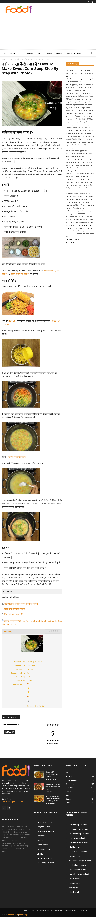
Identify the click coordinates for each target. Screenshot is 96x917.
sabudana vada (14, 848)
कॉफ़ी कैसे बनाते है (77, 205)
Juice (68, 53)
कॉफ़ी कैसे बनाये (78, 194)
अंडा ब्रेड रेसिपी (85, 217)
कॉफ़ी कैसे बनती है (74, 211)
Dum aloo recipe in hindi (79, 874)
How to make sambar (78, 851)
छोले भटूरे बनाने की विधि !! (15, 609)
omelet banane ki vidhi (82, 188)
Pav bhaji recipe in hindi (79, 833)
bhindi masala (7, 843)
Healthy (40, 53)
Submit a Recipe (56, 910)
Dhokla (40, 854)
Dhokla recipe (75, 847)
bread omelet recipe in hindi (81, 159)
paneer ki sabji (70, 248)
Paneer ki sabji (75, 856)
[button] (91, 53)
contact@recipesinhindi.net (12, 801)
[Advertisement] (48, 31)
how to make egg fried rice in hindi (81, 228)
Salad (49, 53)
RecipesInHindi (12, 915)
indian (12, 53)
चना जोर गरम (69, 173)
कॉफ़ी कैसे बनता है (83, 222)
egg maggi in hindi (71, 214)
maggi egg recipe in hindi (81, 173)
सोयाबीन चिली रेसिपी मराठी (77, 231)
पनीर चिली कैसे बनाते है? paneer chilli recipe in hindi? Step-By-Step (53, 799)
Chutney (59, 53)
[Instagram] (92, 1)
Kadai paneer (74, 887)
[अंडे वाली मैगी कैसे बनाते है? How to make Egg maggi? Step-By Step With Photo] (39, 774)
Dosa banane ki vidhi (45, 822)
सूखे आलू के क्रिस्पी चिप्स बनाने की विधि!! (21, 604)
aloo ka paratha (19, 843)
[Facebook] (88, 1)
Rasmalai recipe (43, 849)
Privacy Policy (83, 910)
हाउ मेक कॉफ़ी (81, 214)
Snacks (30, 53)
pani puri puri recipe (73, 239)
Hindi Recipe (70, 242)
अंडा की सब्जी (75, 168)
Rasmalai (41, 835)
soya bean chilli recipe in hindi (76, 162)
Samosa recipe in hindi (78, 829)
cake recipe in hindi (9, 837)
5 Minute (11, 59)
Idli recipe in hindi (44, 858)
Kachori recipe (43, 840)
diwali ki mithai (12, 829)
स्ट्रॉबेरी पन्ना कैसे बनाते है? (17, 457)
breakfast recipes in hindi (16, 840)
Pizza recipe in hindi (45, 862)
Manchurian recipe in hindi (80, 860)
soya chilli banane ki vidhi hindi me (81, 171)
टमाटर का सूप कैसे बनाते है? (20, 274)
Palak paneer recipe (77, 869)
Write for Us (79, 53)
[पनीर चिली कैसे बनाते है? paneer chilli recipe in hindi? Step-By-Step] (39, 798)
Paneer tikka (74, 883)
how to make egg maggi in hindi (82, 199)
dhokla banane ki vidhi (21, 835)
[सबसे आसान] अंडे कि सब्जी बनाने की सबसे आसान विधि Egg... (53, 787)
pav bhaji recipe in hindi (11, 826)
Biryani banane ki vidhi (78, 842)
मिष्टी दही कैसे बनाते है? (13, 614)
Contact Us (34, 910)
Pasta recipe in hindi (45, 831)
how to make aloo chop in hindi (80, 179)
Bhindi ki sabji (74, 892)
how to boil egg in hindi (73, 202)
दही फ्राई (68, 231)
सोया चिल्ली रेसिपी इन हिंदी (83, 234)
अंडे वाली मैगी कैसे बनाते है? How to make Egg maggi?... (53, 774)
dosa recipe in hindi (15, 832)
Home (5, 53)
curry (21, 53)
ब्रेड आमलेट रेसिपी (73, 208)
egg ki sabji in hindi (81, 185)
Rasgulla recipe (43, 826)
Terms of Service (70, 910)
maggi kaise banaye (85, 211)
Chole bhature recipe (78, 865)
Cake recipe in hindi (77, 838)
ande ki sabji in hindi (72, 182)
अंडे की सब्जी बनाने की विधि (78, 153)
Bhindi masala (75, 878)
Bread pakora (43, 844)
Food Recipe (23, 915)
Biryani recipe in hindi (78, 824)
